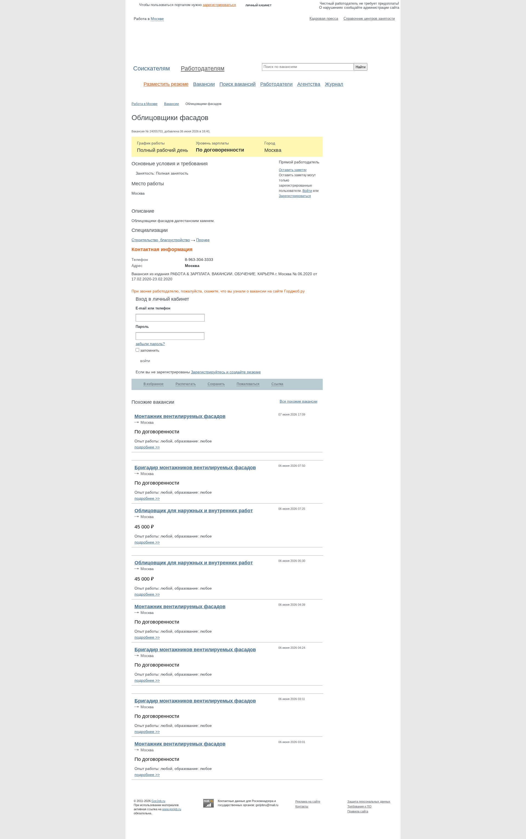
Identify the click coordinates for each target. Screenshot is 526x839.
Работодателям (202, 68)
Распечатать (186, 384)
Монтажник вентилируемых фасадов (180, 416)
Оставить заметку (293, 170)
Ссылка (277, 384)
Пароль (142, 327)
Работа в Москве (145, 104)
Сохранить (216, 384)
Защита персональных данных (368, 801)
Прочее (203, 240)
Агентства (308, 84)
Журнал (334, 84)
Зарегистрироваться (295, 196)
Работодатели (276, 84)
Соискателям (151, 68)
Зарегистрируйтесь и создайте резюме (226, 372)
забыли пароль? (150, 344)
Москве (157, 18)
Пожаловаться (248, 384)
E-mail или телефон (153, 308)
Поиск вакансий (237, 84)
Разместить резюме (166, 84)
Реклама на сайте (307, 801)
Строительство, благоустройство (161, 240)
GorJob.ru (158, 801)
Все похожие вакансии (298, 401)
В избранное (154, 384)
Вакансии (204, 84)
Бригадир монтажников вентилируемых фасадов (195, 467)
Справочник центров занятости (369, 18)
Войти (307, 191)
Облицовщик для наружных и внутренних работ (194, 510)
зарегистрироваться (219, 5)
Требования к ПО (359, 806)
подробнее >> (147, 447)
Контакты (301, 806)
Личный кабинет (258, 5)
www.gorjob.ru (171, 809)
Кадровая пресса (324, 18)
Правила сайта (357, 811)
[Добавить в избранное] (317, 414)
